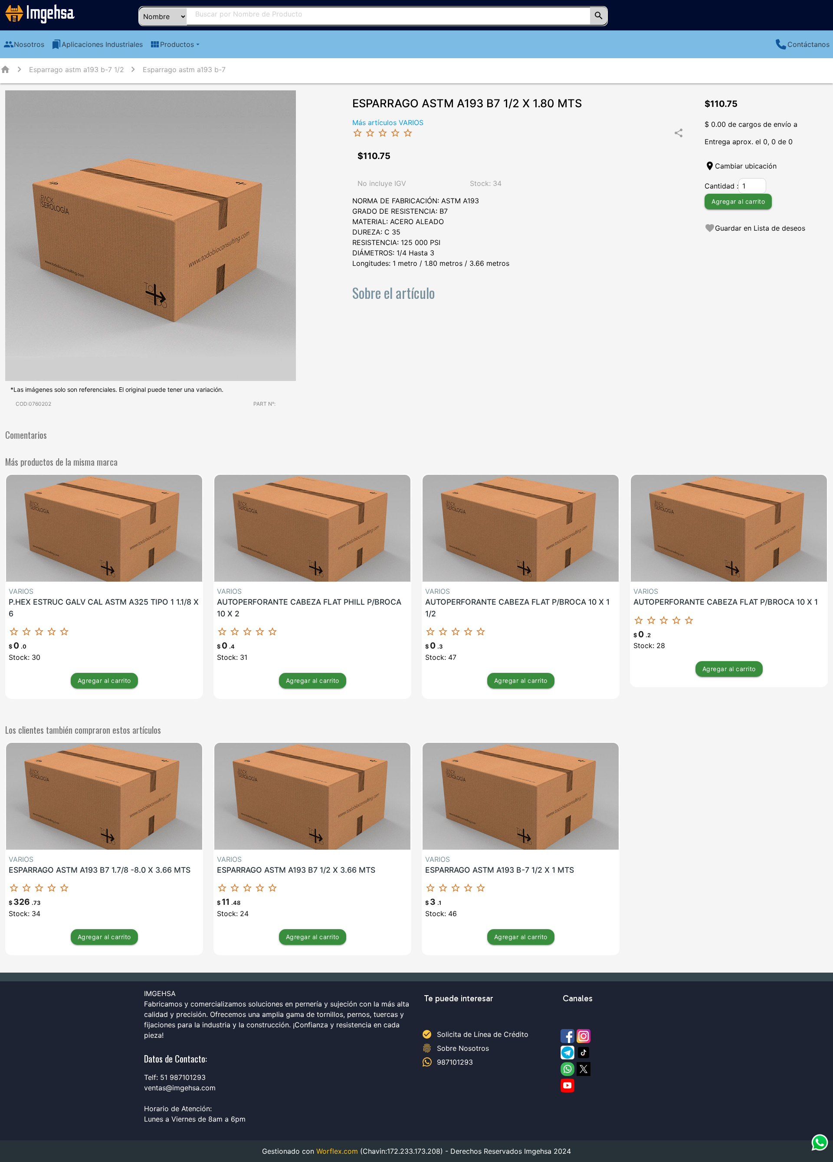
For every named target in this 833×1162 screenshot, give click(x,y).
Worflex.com (337, 1151)
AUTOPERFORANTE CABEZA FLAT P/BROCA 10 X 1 (725, 601)
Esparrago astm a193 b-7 (184, 69)
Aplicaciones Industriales (97, 44)
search (599, 15)
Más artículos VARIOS (387, 122)
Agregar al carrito (738, 201)
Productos (176, 44)
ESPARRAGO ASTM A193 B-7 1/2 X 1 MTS (499, 869)
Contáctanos (808, 44)
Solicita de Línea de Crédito (482, 1034)
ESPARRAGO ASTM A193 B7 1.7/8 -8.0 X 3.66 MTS (99, 869)
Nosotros (23, 44)
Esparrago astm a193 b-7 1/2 (76, 69)
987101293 (455, 1062)
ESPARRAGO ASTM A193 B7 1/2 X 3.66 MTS (296, 869)
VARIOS (21, 591)
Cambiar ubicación (746, 166)
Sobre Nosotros (463, 1048)
